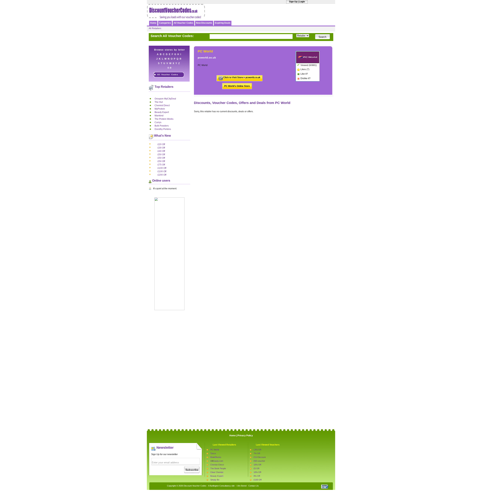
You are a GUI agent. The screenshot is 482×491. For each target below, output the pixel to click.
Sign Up (293, 1)
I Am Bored (241, 486)
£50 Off (161, 154)
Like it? (304, 74)
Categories (165, 23)
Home (153, 23)
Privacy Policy (245, 435)
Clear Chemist (216, 472)
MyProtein (160, 109)
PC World (214, 450)
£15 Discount (260, 457)
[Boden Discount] (290, 16)
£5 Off (256, 468)
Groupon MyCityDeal (165, 98)
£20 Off (161, 144)
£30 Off (161, 147)
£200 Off (162, 175)
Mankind (159, 115)
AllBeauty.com (216, 461)
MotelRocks (215, 457)
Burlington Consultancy (220, 486)
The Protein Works (164, 119)
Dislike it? (305, 78)
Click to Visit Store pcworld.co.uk (241, 77)
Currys (158, 122)
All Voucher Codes (183, 23)
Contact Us (253, 486)
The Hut (159, 102)
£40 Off (161, 151)
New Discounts (204, 23)
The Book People (218, 468)
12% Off (257, 450)
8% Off (257, 476)
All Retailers (155, 28)
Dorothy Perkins (163, 129)
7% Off (257, 453)
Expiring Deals (222, 23)
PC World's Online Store (237, 86)
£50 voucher (259, 461)
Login (302, 1)
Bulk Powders (162, 125)
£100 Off (162, 168)
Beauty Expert (162, 112)
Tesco (213, 453)
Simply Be (214, 480)
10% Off (257, 465)
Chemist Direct (162, 105)
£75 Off (161, 164)
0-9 (170, 68)
